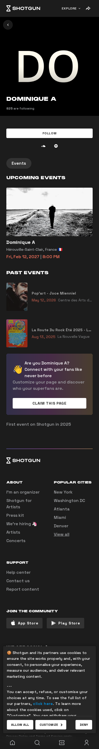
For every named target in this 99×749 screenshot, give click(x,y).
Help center (18, 572)
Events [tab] (19, 163)
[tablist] (49, 163)
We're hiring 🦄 (21, 524)
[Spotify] (56, 146)
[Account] (86, 742)
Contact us (18, 581)
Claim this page (49, 403)
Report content (22, 589)
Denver (61, 526)
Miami (60, 517)
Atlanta (62, 509)
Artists (13, 532)
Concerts (15, 540)
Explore (69, 8)
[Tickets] (62, 742)
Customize (49, 725)
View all (61, 534)
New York (63, 492)
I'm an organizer (23, 492)
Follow (50, 133)
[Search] (37, 742)
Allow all (20, 725)
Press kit (15, 515)
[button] (49, 133)
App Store (28, 623)
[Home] (23, 8)
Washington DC (69, 500)
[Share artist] (88, 8)
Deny (84, 725)
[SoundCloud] (43, 146)
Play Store (69, 623)
